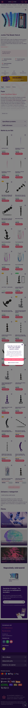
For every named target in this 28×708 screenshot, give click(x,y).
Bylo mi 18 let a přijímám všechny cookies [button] (14, 359)
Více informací (15, 356)
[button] (14, 362)
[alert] (14, 354)
